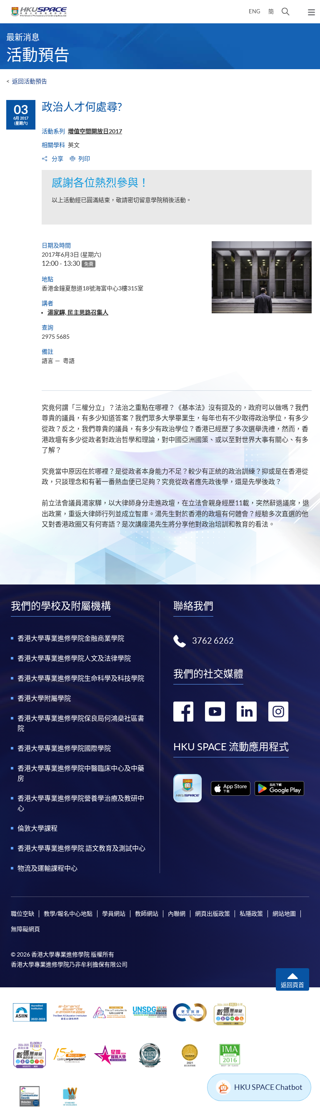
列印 (84, 158)
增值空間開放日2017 (95, 131)
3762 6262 (213, 640)
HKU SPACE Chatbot (268, 1087)
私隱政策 (251, 913)
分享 (56, 158)
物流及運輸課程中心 (48, 868)
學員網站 (113, 913)
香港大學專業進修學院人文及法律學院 (74, 658)
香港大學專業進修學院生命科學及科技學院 (81, 678)
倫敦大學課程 (38, 828)
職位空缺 (22, 913)
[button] (286, 11)
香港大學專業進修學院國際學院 (64, 748)
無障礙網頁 (25, 929)
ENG (254, 11)
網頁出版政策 (212, 913)
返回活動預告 (29, 81)
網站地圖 (284, 913)
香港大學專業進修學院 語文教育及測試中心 (81, 848)
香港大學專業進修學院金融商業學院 (71, 638)
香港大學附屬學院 (44, 698)
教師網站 (146, 913)
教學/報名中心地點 (68, 913)
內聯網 (176, 913)
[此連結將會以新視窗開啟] (230, 788)
